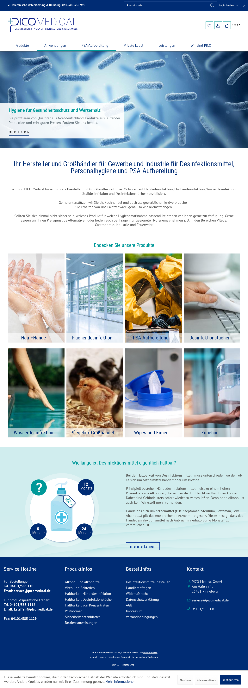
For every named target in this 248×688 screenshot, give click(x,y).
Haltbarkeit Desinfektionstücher (89, 599)
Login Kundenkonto (229, 5)
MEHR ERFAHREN (19, 132)
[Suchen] (212, 5)
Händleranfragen (138, 588)
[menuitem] (170, 5)
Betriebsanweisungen (81, 622)
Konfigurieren (230, 680)
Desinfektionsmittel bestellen (148, 582)
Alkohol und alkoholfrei (83, 582)
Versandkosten (150, 652)
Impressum (134, 611)
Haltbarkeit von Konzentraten (87, 605)
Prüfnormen (74, 611)
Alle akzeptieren (206, 680)
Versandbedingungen (142, 617)
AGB (129, 605)
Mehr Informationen (120, 681)
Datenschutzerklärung (142, 599)
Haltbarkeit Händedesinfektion (88, 593)
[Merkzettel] (209, 25)
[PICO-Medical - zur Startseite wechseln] (43, 25)
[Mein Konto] (218, 25)
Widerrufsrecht (137, 593)
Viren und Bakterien (80, 588)
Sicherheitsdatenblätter (82, 617)
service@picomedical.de (210, 600)
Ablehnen (185, 680)
